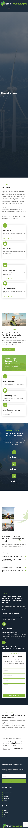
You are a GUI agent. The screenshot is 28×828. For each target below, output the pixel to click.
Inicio (2, 96)
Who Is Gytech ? (6, 553)
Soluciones (6, 96)
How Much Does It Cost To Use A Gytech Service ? (11, 560)
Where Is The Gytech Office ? (10, 564)
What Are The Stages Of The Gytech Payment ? (13, 571)
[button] (9, 7)
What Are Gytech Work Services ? (12, 556)
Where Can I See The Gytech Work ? (12, 567)
